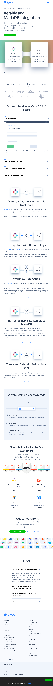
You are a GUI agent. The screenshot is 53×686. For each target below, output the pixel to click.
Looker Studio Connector (35, 633)
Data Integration (11, 8)
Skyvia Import (7, 209)
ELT (30, 72)
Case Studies (32, 644)
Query (30, 624)
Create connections (11, 118)
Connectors (32, 627)
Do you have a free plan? (21, 601)
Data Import (7, 633)
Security (6, 666)
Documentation (33, 655)
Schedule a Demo (37, 531)
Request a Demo (26, 34)
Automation (10, 283)
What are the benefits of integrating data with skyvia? (24, 587)
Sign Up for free (10, 34)
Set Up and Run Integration (14, 168)
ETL (17, 72)
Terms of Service (8, 664)
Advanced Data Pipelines (40, 72)
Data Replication (8, 639)
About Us (6, 622)
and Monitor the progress (14, 175)
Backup (31, 629)
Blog (30, 641)
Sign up (45, 151)
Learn (30, 650)
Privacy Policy (7, 669)
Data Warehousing (8, 641)
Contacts (6, 624)
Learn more (26, 297)
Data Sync (23, 72)
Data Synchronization (9, 637)
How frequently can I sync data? (24, 569)
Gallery (31, 646)
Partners (6, 627)
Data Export (7, 635)
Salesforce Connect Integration (11, 650)
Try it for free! (17, 531)
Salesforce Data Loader (9, 648)
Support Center (33, 653)
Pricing (30, 635)
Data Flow (9, 249)
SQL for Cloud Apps (8, 653)
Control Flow (17, 249)
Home (5, 8)
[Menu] (48, 2)
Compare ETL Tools (33, 648)
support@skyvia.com (9, 671)
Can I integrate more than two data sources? (24, 594)
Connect (31, 631)
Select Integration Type (13, 161)
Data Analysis (7, 646)
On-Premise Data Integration (11, 644)
